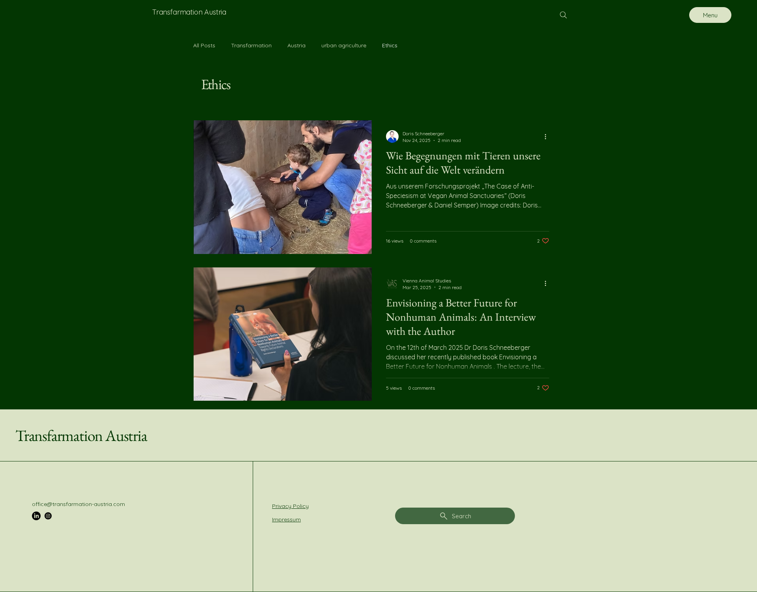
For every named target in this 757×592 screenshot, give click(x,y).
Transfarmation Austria (81, 435)
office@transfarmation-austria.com (78, 504)
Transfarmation (251, 45)
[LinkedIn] (36, 516)
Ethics (389, 45)
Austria (296, 45)
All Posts (204, 45)
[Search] (563, 15)
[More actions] (548, 136)
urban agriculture (343, 45)
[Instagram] (48, 516)
